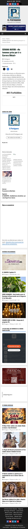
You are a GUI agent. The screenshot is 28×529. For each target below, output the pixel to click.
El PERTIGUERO (14, 20)
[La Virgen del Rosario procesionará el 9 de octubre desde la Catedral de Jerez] (14, 440)
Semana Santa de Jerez (10, 509)
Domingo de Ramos (9, 510)
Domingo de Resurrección (13, 518)
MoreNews (14, 527)
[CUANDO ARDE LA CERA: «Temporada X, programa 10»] (14, 310)
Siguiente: (14, 196)
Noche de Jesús (17, 514)
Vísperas (20, 509)
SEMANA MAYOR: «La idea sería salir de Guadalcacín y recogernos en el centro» (7, 180)
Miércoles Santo (17, 512)
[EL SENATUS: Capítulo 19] (14, 262)
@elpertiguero (7, 395)
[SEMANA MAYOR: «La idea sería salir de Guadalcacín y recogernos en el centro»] (7, 174)
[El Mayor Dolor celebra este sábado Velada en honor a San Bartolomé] (14, 416)
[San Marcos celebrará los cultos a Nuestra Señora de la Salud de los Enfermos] (14, 489)
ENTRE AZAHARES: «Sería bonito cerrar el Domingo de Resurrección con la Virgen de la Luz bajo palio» (14, 296)
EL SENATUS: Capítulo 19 (9, 272)
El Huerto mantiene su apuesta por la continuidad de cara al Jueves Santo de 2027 (12, 475)
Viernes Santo (9, 516)
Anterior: (8, 190)
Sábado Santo (18, 516)
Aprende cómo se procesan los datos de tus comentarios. (12, 243)
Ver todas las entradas (14, 137)
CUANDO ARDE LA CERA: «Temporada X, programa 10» (13, 321)
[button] (2, 33)
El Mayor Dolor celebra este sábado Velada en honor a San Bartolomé (13, 427)
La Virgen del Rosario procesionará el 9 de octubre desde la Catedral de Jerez (14, 450)
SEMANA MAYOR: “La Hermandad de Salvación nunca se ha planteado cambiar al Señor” (18, 162)
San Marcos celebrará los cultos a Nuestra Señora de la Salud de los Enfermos (13, 500)
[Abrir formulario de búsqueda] (25, 33)
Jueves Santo (8, 514)
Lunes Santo (19, 510)
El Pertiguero (7, 59)
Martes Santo (8, 512)
